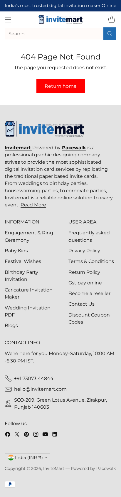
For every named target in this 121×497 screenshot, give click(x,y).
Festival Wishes (23, 261)
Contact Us (81, 304)
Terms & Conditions (91, 261)
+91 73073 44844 (33, 378)
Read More (33, 205)
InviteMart (53, 468)
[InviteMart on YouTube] (45, 435)
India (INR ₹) (29, 457)
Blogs (11, 325)
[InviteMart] (60, 19)
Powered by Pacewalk (93, 468)
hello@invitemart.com (40, 389)
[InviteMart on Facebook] (7, 435)
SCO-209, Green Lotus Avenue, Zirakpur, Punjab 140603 (60, 403)
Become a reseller (89, 293)
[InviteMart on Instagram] (35, 435)
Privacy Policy (84, 251)
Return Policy (84, 272)
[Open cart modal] (111, 19)
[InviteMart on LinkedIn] (54, 435)
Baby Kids (16, 251)
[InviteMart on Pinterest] (26, 435)
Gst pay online (85, 283)
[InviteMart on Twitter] (17, 435)
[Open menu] (8, 19)
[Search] (109, 33)
